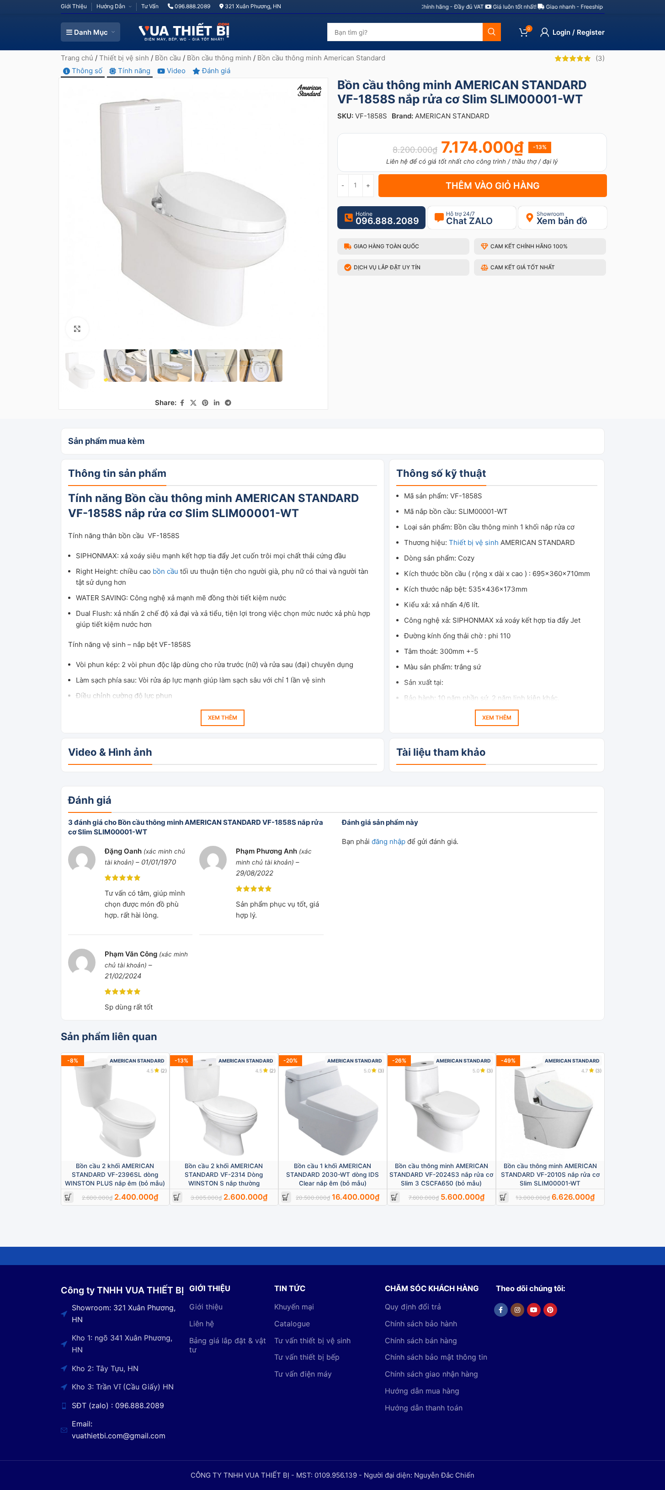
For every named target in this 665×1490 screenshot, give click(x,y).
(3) (381, 1070)
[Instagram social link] (517, 1310)
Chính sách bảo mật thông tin (436, 1357)
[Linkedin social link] (216, 403)
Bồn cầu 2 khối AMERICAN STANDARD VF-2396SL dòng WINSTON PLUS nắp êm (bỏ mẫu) (115, 1174)
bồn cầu (165, 571)
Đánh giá (215, 70)
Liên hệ (201, 1323)
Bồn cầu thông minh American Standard (321, 57)
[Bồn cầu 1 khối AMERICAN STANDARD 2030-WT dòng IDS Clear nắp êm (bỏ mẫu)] (333, 1107)
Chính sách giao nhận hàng (431, 1373)
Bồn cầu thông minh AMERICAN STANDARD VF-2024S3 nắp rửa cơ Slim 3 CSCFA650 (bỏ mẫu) (441, 1174)
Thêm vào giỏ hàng (493, 185)
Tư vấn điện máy (303, 1373)
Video (175, 70)
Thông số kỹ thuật (425, 729)
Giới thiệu (206, 1306)
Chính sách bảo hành (421, 1323)
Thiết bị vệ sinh (124, 57)
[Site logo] (184, 31)
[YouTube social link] (534, 1310)
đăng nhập (388, 841)
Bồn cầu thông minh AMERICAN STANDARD (242, 498)
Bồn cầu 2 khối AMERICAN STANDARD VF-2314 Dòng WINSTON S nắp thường (224, 1174)
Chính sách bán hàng (421, 1340)
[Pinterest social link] (205, 403)
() (600, 58)
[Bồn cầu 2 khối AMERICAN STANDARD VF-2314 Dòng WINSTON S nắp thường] (224, 1107)
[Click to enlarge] (77, 328)
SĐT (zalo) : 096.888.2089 (118, 1405)
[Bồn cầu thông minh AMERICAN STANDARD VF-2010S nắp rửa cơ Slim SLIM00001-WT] (550, 1107)
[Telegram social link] (228, 403)
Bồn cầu (168, 57)
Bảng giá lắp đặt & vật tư (227, 1345)
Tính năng (133, 70)
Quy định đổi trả (413, 1306)
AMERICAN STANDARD (452, 116)
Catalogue (292, 1323)
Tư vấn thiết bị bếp (307, 1357)
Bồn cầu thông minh (219, 57)
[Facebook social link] (181, 403)
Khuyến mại (294, 1306)
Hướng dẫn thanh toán (424, 1407)
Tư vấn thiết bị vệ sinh (312, 1340)
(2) (164, 1070)
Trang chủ (77, 57)
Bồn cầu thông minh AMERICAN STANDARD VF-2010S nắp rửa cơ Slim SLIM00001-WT (550, 1174)
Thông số (86, 70)
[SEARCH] (492, 32)
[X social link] (193, 403)
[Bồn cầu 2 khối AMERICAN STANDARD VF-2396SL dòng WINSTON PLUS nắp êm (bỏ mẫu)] (115, 1107)
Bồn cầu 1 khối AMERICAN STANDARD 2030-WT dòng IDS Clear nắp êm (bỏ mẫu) (332, 1174)
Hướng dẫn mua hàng (422, 1390)
